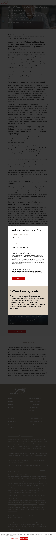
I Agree (18, 278)
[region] (28, 536)
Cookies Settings (14, 538)
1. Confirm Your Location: (20, 234)
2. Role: (14, 243)
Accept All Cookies (24, 538)
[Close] (53, 534)
